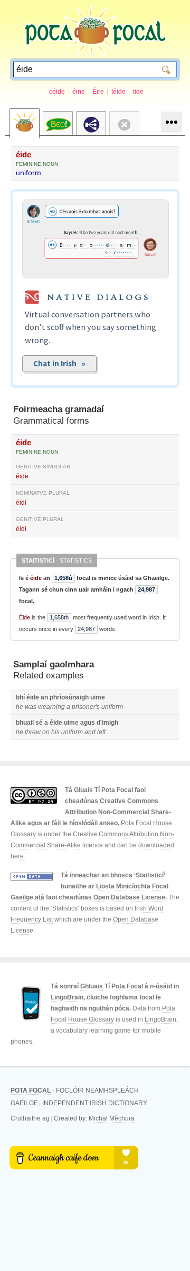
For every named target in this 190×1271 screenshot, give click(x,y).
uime (97, 697)
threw (33, 732)
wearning (51, 706)
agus (87, 722)
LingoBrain (67, 997)
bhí (20, 697)
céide (57, 91)
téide (118, 91)
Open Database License (129, 897)
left (101, 732)
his (55, 732)
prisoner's (86, 706)
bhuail (25, 722)
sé (39, 722)
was (30, 706)
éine (78, 91)
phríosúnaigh (69, 697)
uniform (28, 172)
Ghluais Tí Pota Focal (111, 986)
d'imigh (107, 722)
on (46, 732)
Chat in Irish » (59, 363)
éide (23, 154)
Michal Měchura (112, 1118)
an (44, 697)
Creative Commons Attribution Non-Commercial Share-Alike (91, 812)
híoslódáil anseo (93, 823)
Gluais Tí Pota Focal (103, 790)
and (90, 732)
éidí (21, 502)
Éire (98, 91)
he (19, 706)
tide (138, 91)
